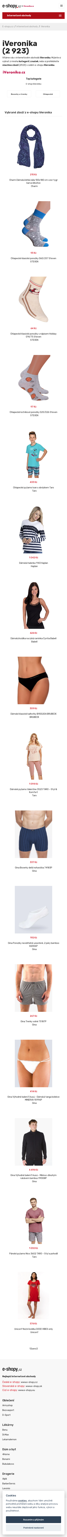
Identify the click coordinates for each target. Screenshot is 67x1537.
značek (34, 61)
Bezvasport (8, 1410)
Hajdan (34, 566)
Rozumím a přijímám (33, 1519)
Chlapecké (48, 94)
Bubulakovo (8, 1464)
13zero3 (33, 1348)
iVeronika (45, 26)
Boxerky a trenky (19, 94)
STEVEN (34, 261)
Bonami (6, 1459)
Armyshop (7, 1405)
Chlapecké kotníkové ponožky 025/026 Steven (33, 412)
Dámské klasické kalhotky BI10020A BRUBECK (34, 714)
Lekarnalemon (9, 1439)
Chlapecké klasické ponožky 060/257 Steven (33, 258)
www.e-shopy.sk (34, 1386)
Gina (34, 871)
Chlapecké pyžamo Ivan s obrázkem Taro (33, 487)
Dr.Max (5, 1434)
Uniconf (34, 1332)
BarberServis (8, 1483)
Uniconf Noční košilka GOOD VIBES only (33, 1329)
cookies (22, 1500)
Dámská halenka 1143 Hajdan (33, 563)
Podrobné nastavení (33, 1527)
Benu (4, 1430)
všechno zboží (10, 65)
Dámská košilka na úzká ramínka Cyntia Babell (33, 638)
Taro (34, 491)
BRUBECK (34, 717)
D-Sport (6, 1415)
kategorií (24, 61)
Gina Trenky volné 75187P (33, 1021)
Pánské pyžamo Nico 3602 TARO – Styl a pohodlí (33, 1253)
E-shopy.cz (8, 26)
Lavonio (6, 1488)
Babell (34, 641)
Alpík (4, 1479)
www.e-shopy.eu (26, 1390)
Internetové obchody (27, 26)
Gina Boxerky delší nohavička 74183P (33, 867)
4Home (6, 1454)
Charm (34, 186)
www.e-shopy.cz (29, 1382)
